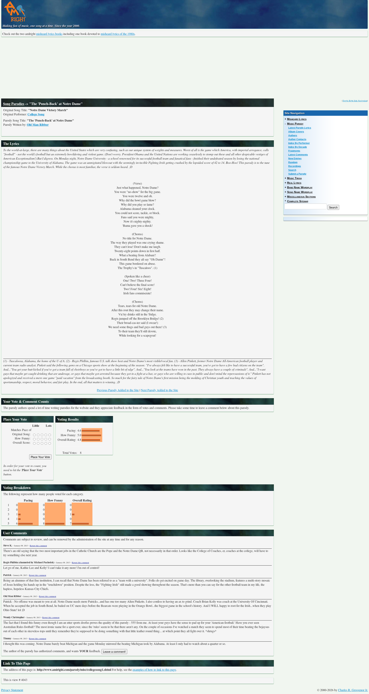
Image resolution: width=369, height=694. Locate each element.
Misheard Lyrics (297, 119)
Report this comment (38, 545)
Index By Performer (299, 143)
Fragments (294, 151)
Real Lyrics (294, 182)
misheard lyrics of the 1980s (118, 34)
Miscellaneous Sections (301, 196)
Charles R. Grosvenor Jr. (353, 690)
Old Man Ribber (38, 124)
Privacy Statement (12, 690)
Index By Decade (297, 147)
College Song (35, 114)
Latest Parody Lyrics (299, 128)
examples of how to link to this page (154, 670)
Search (292, 170)
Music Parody (295, 123)
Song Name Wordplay (300, 192)
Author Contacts (297, 139)
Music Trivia (294, 178)
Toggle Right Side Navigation (355, 100)
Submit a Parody (297, 174)
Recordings (294, 166)
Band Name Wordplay (299, 187)
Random (293, 162)
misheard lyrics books (49, 34)
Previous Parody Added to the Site (118, 390)
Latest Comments (298, 154)
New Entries (295, 158)
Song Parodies (13, 103)
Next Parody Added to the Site (159, 390)
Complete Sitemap (297, 201)
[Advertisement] (184, 68)
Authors (292, 135)
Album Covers (296, 131)
